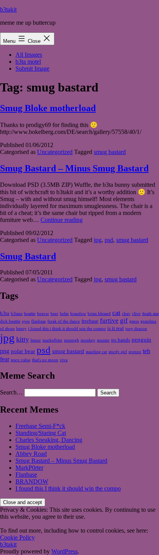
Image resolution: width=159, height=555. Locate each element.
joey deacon (136, 329)
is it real (115, 328)
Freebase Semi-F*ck (40, 426)
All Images (28, 54)
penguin (141, 340)
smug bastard (110, 152)
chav (126, 313)
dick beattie (10, 321)
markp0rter (52, 340)
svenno (135, 352)
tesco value (20, 360)
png (4, 351)
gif (124, 320)
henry (21, 329)
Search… (11, 392)
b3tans (16, 313)
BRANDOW (31, 481)
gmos (134, 321)
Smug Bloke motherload (48, 108)
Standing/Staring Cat (40, 433)
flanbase (38, 321)
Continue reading (62, 220)
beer (54, 313)
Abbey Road (31, 453)
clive (136, 313)
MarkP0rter (29, 467)
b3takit (8, 9)
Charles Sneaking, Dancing (48, 440)
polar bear (23, 351)
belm (64, 313)
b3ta (4, 313)
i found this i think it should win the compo (67, 329)
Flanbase (26, 474)
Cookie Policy (17, 537)
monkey (88, 340)
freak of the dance (63, 321)
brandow (78, 313)
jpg (97, 240)
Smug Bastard (28, 256)
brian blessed (99, 313)
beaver (43, 313)
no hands (120, 340)
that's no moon (45, 360)
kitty (22, 339)
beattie (30, 313)
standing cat (96, 352)
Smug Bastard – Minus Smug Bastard (74, 168)
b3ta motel (28, 61)
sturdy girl (117, 352)
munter (103, 340)
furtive (109, 320)
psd (109, 240)
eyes (26, 321)
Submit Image (32, 68)
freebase (89, 321)
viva (64, 360)
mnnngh (71, 340)
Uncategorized (55, 152)
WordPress (64, 551)
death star (150, 313)
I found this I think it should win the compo (68, 488)
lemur (35, 340)
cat (116, 312)
